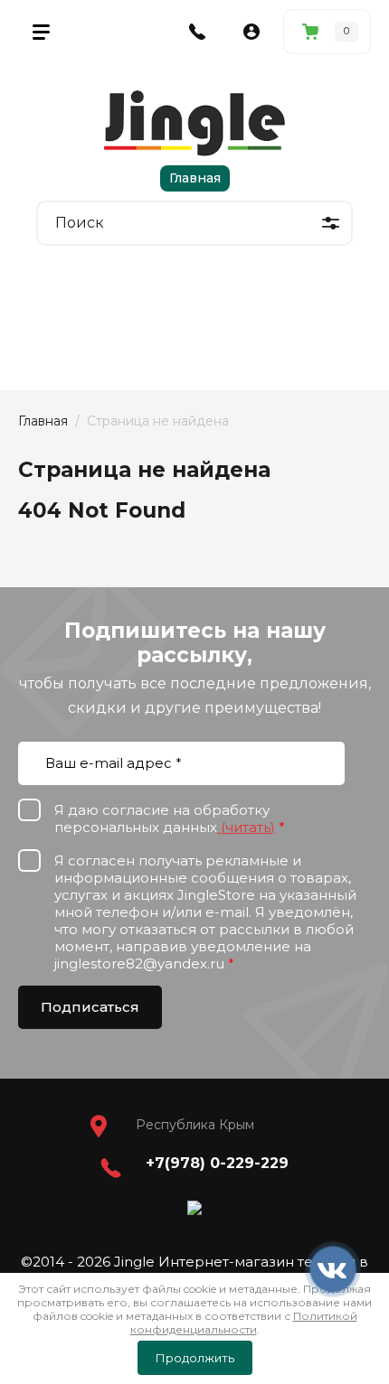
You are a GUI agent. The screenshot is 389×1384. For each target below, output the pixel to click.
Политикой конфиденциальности (243, 1322)
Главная (195, 178)
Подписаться (90, 1006)
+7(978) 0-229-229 (217, 1163)
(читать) (246, 827)
